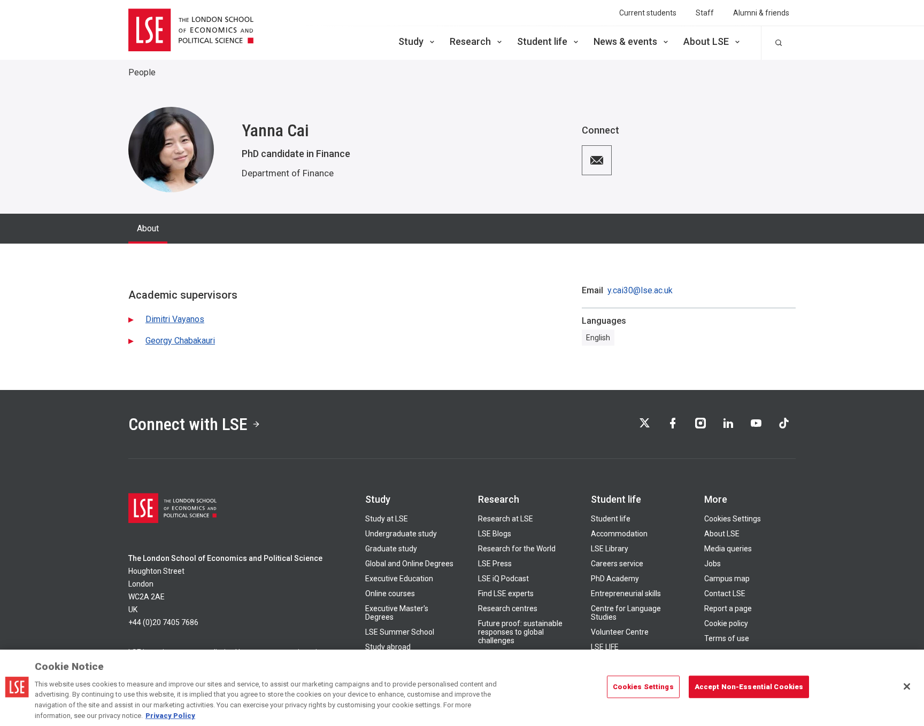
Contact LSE (724, 593)
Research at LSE (505, 518)
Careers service (617, 563)
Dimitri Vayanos (174, 319)
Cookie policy (726, 623)
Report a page (728, 608)
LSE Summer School (399, 632)
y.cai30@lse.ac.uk (640, 290)
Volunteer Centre (620, 632)
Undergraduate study (401, 533)
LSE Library (609, 548)
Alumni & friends (761, 13)
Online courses (390, 593)
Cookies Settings (732, 518)
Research (470, 41)
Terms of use (726, 638)
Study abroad (388, 647)
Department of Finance (288, 173)
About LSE (706, 41)
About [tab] (148, 228)
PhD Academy (615, 578)
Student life (542, 41)
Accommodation (619, 533)
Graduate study (391, 548)
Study (411, 41)
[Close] (907, 686)
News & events (625, 41)
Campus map (727, 578)
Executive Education (399, 578)
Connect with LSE (188, 424)
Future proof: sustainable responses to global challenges (520, 632)
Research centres (507, 608)
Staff (705, 13)
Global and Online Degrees (409, 563)
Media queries (728, 548)
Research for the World (517, 548)
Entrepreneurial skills (626, 593)
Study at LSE (386, 518)
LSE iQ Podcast (503, 578)
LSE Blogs (494, 533)
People (142, 72)
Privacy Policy (170, 715)
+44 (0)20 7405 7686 (163, 622)
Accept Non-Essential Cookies (749, 687)
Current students (647, 13)
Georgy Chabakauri (180, 340)
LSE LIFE (605, 647)
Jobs (712, 563)
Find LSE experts (506, 593)
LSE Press (495, 563)
